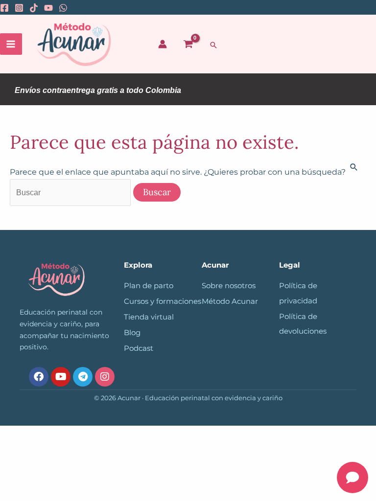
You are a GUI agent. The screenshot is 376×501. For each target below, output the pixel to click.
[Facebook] (4, 7)
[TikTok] (33, 7)
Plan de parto (148, 285)
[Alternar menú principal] (11, 44)
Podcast (138, 348)
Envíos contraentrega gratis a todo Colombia (98, 90)
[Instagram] (19, 7)
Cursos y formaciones (162, 301)
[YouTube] (48, 7)
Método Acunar (230, 301)
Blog (132, 332)
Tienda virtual (149, 317)
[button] (213, 45)
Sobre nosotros (229, 285)
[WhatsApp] (63, 7)
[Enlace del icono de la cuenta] (162, 44)
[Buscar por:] (71, 192)
